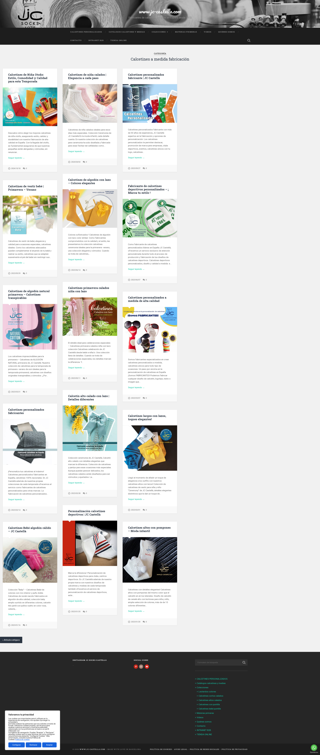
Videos (207, 32)
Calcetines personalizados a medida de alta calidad (147, 299)
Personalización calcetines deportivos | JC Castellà (86, 512)
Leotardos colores (207, 691)
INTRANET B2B (96, 40)
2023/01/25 (75, 612)
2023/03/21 (15, 392)
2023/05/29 (15, 273)
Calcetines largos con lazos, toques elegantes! (147, 417)
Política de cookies (22, 740)
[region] (32, 730)
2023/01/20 (135, 622)
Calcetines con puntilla (209, 704)
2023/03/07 (135, 398)
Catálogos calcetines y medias (127, 32)
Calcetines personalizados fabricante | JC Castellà (146, 76)
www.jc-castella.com (160, 11)
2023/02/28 (75, 493)
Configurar (16, 745)
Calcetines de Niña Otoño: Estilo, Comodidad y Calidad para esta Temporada (27, 78)
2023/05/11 (75, 378)
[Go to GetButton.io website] (314, 752)
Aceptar (49, 745)
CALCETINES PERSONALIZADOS (86, 32)
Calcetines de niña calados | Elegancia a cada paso (87, 76)
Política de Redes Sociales (204, 749)
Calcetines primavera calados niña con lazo (88, 289)
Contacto (76, 40)
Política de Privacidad (235, 749)
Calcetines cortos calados (211, 696)
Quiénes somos (226, 32)
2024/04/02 (75, 162)
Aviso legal (180, 749)
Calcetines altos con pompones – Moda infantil (149, 529)
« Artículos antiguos (11, 640)
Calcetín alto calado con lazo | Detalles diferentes (88, 397)
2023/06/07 (135, 280)
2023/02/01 (135, 510)
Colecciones (159, 32)
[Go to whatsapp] (314, 748)
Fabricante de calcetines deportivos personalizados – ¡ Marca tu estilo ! (148, 189)
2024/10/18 (15, 168)
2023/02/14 (15, 510)
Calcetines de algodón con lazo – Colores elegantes (89, 181)
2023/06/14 (75, 270)
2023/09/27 (135, 168)
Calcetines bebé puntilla (210, 708)
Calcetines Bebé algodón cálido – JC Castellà (29, 529)
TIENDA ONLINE (118, 40)
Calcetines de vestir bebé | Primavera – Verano (26, 187)
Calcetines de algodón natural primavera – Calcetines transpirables (29, 294)
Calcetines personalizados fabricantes (26, 411)
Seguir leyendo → (16, 158)
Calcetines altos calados (210, 700)
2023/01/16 (15, 625)
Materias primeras (186, 32)
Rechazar (33, 745)
